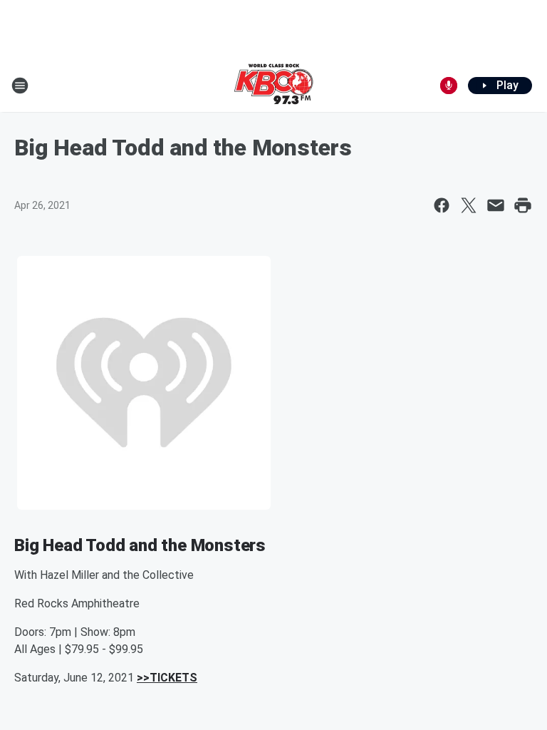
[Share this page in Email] (496, 205)
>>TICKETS (167, 677)
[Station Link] (273, 85)
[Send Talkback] (448, 85)
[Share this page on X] (469, 205)
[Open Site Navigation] (19, 85)
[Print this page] (523, 205)
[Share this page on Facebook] (442, 205)
